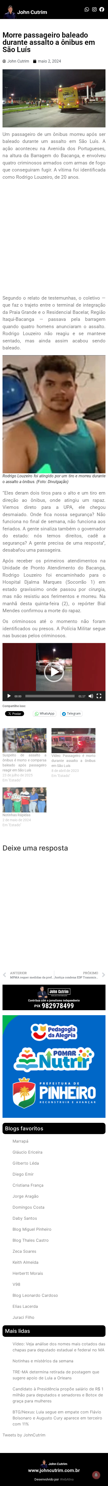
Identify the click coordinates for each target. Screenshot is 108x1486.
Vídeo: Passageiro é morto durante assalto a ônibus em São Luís (73, 761)
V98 (16, 1284)
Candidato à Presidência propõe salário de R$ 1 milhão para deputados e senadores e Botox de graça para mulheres (58, 1394)
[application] (54, 672)
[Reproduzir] (9, 696)
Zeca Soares (24, 1251)
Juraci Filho (23, 1317)
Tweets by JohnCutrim (24, 1434)
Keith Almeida (25, 1262)
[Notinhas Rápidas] (24, 799)
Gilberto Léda (26, 1163)
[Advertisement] (54, 238)
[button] (54, 672)
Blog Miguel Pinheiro (32, 1229)
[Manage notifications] (96, 1475)
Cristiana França (28, 1185)
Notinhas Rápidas (16, 815)
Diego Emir (23, 1174)
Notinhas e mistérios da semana (43, 1360)
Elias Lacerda (25, 1306)
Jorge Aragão (26, 1196)
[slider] (50, 696)
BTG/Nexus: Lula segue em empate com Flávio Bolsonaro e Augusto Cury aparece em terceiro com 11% (57, 1417)
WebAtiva (67, 1479)
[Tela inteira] (98, 696)
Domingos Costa (28, 1207)
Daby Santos (25, 1218)
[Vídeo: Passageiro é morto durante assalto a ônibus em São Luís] (73, 740)
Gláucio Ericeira (27, 1152)
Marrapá (20, 1141)
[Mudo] (90, 696)
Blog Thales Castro (31, 1240)
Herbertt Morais (28, 1273)
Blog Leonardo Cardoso (35, 1295)
